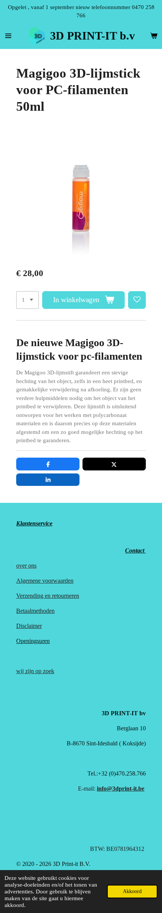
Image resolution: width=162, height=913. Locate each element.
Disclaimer (29, 626)
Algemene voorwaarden (44, 580)
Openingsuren (33, 641)
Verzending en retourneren (47, 595)
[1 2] (27, 300)
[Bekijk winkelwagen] (153, 36)
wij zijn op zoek (35, 671)
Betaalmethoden (35, 611)
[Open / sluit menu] (8, 36)
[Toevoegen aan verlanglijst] (137, 300)
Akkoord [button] (132, 891)
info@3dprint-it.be (120, 788)
